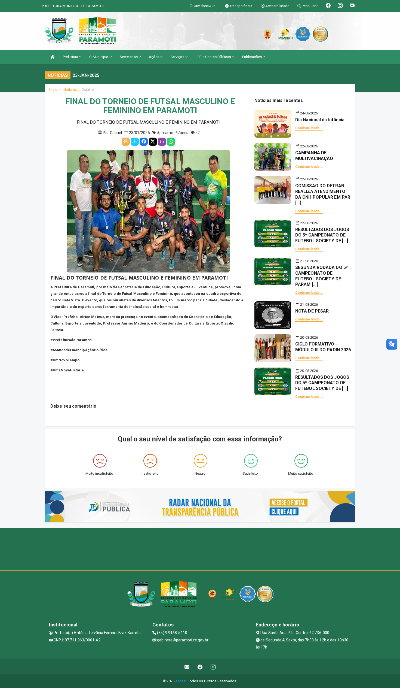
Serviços (178, 57)
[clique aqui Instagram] (213, 667)
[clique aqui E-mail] (187, 667)
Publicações (252, 57)
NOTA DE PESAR (312, 311)
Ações (154, 57)
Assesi (180, 681)
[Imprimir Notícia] (126, 142)
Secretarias (129, 57)
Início (53, 89)
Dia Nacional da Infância (319, 119)
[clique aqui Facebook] (200, 667)
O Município (99, 57)
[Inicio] (52, 57)
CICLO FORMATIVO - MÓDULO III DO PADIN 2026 (323, 346)
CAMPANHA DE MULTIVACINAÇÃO (314, 155)
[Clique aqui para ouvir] (162, 142)
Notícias (70, 89)
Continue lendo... (309, 128)
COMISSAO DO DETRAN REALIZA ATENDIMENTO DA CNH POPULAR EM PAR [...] (322, 194)
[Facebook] (144, 142)
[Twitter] (153, 142)
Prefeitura (71, 57)
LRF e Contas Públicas (214, 57)
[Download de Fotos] (135, 142)
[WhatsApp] (171, 142)
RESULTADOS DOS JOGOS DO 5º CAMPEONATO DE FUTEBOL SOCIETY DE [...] (322, 235)
